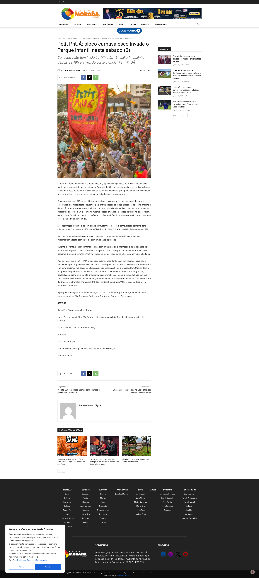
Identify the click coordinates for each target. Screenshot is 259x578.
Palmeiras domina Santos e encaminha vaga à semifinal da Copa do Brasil (186, 104)
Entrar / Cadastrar (63, 2)
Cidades (67, 498)
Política (67, 506)
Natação (86, 522)
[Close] (62, 527)
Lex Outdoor (189, 514)
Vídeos (133, 24)
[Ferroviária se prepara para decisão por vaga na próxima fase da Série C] (164, 59)
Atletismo (85, 510)
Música (103, 498)
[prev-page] (59, 471)
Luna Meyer (140, 498)
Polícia (67, 514)
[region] (35, 549)
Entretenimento (103, 510)
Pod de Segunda (167, 498)
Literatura (103, 514)
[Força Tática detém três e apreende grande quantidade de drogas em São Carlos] (164, 90)
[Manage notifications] (253, 572)
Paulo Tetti (141, 510)
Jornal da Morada (121, 494)
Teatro (102, 518)
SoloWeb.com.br (124, 575)
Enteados (167, 510)
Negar (21, 567)
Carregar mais (178, 115)
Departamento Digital (72, 70)
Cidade (60, 455)
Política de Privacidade (189, 518)
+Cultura (73, 38)
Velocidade (86, 526)
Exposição (103, 506)
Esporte (77, 24)
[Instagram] (168, 554)
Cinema (103, 494)
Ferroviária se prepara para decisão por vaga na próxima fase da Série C (187, 58)
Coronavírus (67, 526)
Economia (67, 502)
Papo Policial (167, 502)
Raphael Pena (140, 514)
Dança (102, 502)
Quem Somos (160, 24)
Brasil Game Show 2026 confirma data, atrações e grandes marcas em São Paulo (71, 461)
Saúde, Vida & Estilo (67, 518)
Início (59, 38)
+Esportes (86, 502)
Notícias (63, 24)
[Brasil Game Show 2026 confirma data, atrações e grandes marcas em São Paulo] (72, 446)
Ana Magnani (141, 494)
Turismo (67, 522)
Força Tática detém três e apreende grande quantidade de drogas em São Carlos (186, 90)
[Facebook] (83, 77)
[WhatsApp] (95, 77)
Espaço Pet (67, 510)
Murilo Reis (140, 506)
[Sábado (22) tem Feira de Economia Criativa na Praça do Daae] (136, 446)
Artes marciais (85, 506)
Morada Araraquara (189, 498)
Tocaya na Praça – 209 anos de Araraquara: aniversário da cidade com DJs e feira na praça (104, 461)
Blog (121, 24)
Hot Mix (189, 510)
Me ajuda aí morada (167, 494)
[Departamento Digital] (59, 70)
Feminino (85, 518)
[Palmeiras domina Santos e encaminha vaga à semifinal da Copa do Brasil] (164, 104)
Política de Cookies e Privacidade (32, 560)
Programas (107, 24)
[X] (89, 77)
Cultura (91, 24)
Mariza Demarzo (140, 502)
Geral (67, 494)
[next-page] (63, 471)
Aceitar (48, 567)
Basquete (85, 494)
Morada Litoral (189, 502)
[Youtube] (182, 554)
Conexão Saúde (167, 506)
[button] (198, 24)
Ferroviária (86, 514)
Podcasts (144, 24)
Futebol (85, 498)
